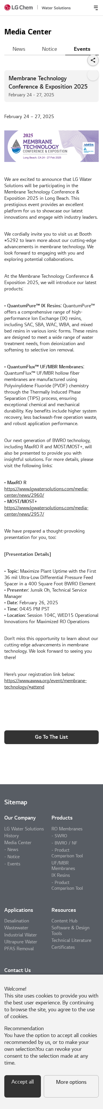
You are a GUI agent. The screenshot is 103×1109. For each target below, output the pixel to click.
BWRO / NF (66, 843)
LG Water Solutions (24, 829)
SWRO (61, 836)
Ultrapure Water (20, 941)
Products (62, 818)
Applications (18, 910)
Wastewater (16, 927)
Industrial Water (20, 935)
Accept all (22, 1082)
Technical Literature (71, 940)
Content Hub (65, 921)
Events (82, 49)
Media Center (17, 842)
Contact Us (17, 970)
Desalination (16, 921)
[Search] (85, 8)
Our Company (20, 818)
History (11, 835)
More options (71, 1082)
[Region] (75, 8)
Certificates (63, 947)
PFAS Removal (19, 948)
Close (95, 982)
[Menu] (96, 8)
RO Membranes (67, 829)
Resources (64, 910)
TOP (93, 75)
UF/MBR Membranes (63, 865)
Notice (49, 49)
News (19, 49)
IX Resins (61, 875)
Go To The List (51, 737)
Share (93, 60)
